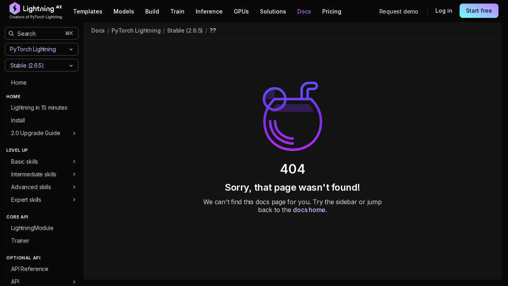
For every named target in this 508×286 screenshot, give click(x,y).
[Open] (71, 65)
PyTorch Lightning (136, 30)
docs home (309, 210)
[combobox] (35, 65)
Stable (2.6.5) (185, 30)
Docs (98, 30)
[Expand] (74, 133)
